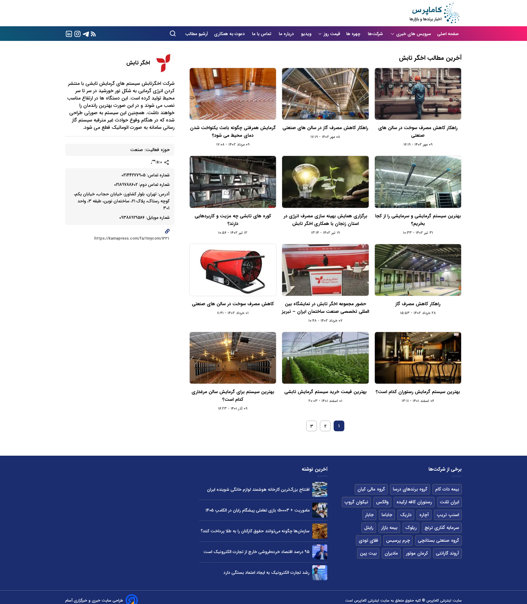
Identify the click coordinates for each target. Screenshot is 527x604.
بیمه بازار (389, 527)
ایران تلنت (449, 502)
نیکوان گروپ (356, 502)
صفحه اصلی (448, 34)
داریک (405, 515)
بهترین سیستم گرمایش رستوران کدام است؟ (418, 392)
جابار (369, 515)
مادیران (391, 553)
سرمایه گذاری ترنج (442, 527)
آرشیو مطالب (196, 34)
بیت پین (368, 553)
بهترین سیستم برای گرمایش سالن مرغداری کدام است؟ (233, 395)
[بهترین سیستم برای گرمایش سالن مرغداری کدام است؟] (233, 357)
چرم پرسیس (398, 540)
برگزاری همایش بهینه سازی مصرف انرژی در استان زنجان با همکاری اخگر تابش (325, 219)
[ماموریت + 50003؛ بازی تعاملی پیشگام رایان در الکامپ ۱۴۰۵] (320, 510)
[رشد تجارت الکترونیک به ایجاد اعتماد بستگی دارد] (320, 572)
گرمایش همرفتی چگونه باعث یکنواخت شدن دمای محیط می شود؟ (233, 131)
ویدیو (306, 34)
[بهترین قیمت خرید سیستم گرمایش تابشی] (325, 357)
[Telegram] (86, 33)
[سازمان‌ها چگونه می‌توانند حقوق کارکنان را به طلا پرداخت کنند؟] (320, 531)
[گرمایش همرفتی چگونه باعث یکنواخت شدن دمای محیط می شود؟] (233, 93)
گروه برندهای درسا (410, 489)
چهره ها (354, 34)
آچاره (424, 515)
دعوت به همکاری (230, 34)
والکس (382, 502)
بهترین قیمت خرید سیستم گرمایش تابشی (325, 392)
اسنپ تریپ (448, 515)
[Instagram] (77, 33)
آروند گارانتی (447, 553)
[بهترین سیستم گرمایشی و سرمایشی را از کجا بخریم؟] (418, 181)
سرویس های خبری (413, 34)
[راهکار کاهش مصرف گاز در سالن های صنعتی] (325, 93)
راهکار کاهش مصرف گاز (417, 304)
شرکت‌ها (376, 34)
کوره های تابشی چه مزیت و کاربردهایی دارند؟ (233, 219)
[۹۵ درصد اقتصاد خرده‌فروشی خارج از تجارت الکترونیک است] (320, 552)
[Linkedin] (69, 33)
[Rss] (93, 34)
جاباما (387, 515)
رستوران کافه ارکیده (414, 502)
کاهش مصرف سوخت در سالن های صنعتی (233, 304)
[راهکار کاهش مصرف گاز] (418, 270)
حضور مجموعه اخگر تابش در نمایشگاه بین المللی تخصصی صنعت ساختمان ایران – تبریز (325, 307)
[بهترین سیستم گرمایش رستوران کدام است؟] (418, 357)
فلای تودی (368, 540)
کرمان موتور (417, 553)
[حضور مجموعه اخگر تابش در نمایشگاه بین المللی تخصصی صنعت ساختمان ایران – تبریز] (325, 270)
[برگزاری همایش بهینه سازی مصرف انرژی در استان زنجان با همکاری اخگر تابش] (325, 181)
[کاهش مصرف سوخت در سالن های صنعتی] (233, 270)
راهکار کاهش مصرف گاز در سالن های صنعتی (325, 128)
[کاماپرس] (434, 13)
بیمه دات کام (447, 489)
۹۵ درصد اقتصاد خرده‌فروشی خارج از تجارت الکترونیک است (256, 551)
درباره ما (287, 34)
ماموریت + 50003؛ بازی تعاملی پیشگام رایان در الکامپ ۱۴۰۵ (258, 510)
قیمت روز (332, 34)
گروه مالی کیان (371, 489)
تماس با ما (262, 34)
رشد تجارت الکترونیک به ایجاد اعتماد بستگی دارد (267, 572)
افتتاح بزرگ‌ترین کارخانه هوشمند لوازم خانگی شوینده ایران (258, 489)
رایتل (368, 527)
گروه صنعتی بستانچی (438, 540)
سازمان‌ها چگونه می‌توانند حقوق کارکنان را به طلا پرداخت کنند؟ (255, 531)
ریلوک (411, 527)
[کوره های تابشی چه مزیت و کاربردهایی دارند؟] (233, 181)
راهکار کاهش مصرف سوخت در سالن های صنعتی (417, 131)
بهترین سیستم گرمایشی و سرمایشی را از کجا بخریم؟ (418, 219)
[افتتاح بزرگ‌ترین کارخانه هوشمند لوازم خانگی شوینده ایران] (320, 489)
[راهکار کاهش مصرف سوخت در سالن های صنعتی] (418, 93)
